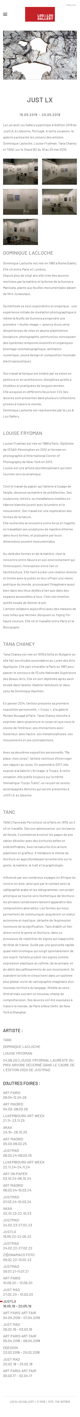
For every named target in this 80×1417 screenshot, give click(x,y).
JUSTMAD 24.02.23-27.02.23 (17, 1222)
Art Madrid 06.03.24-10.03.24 (17, 1187)
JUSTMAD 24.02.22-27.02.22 (17, 1245)
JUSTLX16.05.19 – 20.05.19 (17, 1303)
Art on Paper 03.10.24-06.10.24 (17, 1176)
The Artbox (62, 1401)
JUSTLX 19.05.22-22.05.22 (17, 1234)
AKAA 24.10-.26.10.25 (15, 1129)
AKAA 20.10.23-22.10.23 (17, 1210)
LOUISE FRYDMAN (17, 1053)
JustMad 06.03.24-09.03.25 (17, 1152)
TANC (7, 1039)
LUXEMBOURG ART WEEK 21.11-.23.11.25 (24, 1118)
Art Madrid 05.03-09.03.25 (15, 1141)
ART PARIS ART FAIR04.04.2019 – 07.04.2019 (21, 1315)
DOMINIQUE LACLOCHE (21, 1046)
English (71, 4)
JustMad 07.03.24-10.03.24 (17, 1199)
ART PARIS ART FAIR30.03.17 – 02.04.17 (19, 1373)
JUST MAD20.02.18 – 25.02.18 (17, 1361)
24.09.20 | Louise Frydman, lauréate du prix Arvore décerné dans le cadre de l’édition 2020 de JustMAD (39, 1065)
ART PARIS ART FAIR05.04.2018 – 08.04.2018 (21, 1338)
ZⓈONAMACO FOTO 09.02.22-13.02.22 (18, 1257)
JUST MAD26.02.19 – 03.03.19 (17, 1326)
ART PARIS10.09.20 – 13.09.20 (17, 1280)
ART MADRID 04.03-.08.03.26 (15, 1106)
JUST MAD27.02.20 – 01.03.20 (18, 1292)
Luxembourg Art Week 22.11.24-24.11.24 (24, 1164)
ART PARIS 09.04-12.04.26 (14, 1095)
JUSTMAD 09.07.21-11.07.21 (16, 1268)
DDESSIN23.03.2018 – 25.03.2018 (21, 1350)
